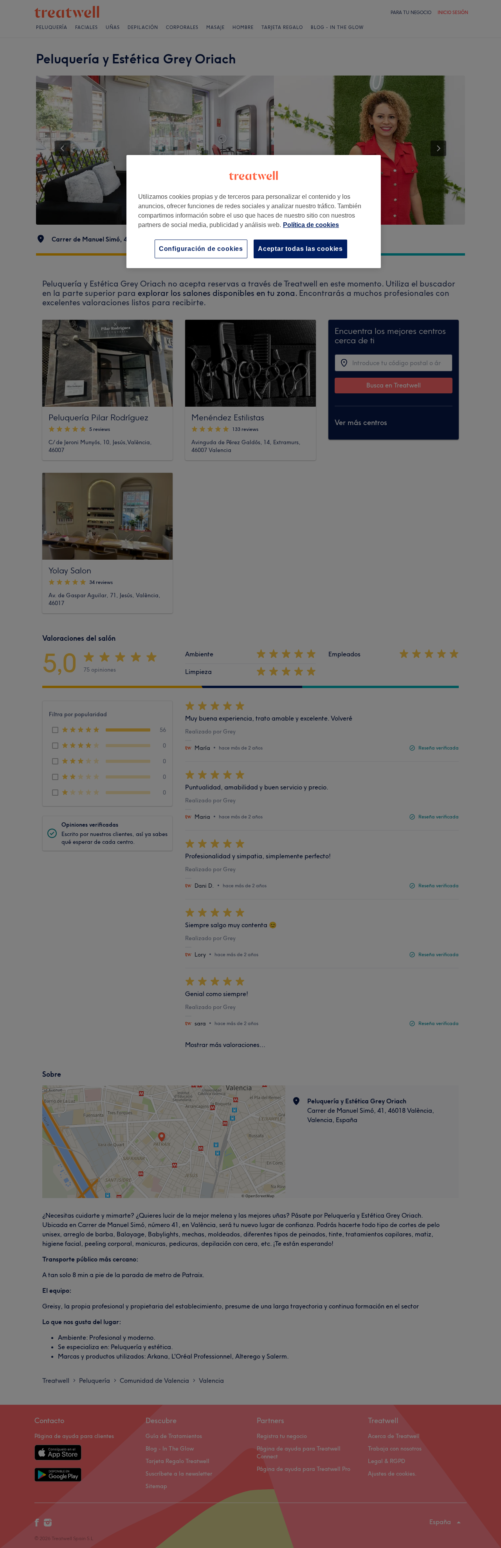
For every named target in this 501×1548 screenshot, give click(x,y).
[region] (253, 211)
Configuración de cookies (201, 248)
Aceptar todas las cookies (300, 248)
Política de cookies (311, 225)
